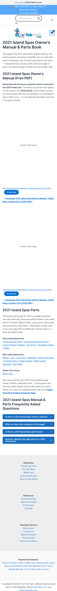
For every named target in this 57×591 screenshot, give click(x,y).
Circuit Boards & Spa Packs (36, 342)
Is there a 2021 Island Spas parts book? (24, 431)
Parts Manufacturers (32, 566)
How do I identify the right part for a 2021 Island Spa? (25, 440)
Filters (6, 348)
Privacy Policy (28, 538)
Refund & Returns (28, 534)
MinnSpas (19, 2)
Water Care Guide (28, 502)
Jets (12, 358)
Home (5, 563)
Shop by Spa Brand (28, 479)
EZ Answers (28, 505)
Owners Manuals (28, 499)
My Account (28, 528)
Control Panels (9, 345)
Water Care (8, 373)
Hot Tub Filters (28, 469)
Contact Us (28, 531)
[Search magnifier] (38, 18)
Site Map (28, 508)
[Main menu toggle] (51, 20)
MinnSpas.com (40, 587)
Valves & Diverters (46, 358)
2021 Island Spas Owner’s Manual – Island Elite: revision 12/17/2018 (27, 188)
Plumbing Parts (10, 361)
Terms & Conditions (28, 541)
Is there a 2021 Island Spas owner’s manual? (26, 417)
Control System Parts (12, 342)
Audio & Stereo (25, 361)
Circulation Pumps (46, 345)
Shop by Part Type (28, 476)
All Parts (13, 563)
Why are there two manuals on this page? (25, 424)
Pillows (6, 358)
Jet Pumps (31, 345)
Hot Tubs (47, 566)
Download (11, 192)
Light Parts (21, 358)
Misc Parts (18, 364)
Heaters (21, 345)
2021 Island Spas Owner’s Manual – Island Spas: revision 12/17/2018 (27, 290)
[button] (28, 23)
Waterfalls (32, 358)
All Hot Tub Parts (28, 466)
